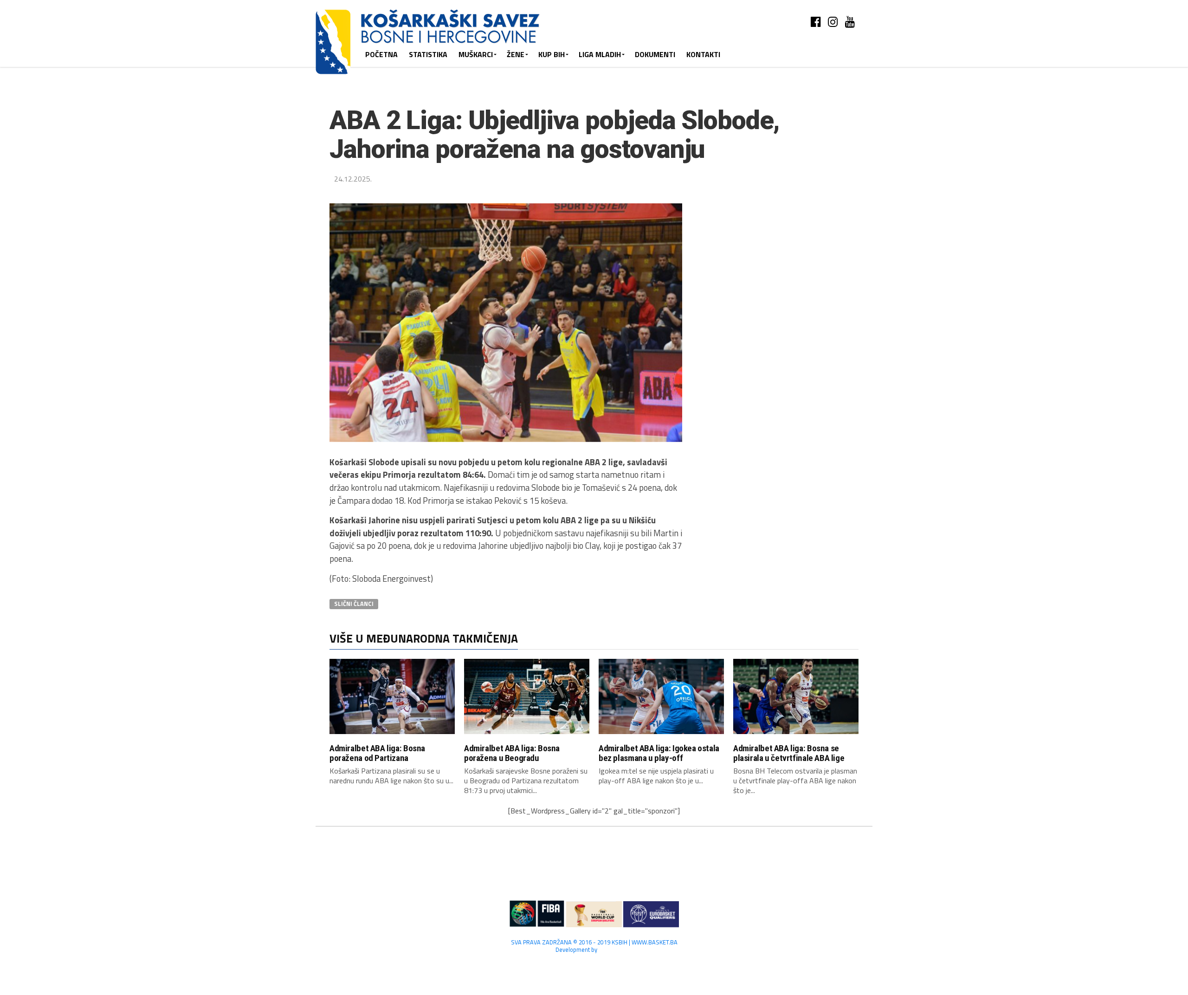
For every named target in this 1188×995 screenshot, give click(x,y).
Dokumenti (655, 54)
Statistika (428, 54)
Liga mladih (600, 54)
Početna (381, 54)
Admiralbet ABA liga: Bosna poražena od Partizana (377, 753)
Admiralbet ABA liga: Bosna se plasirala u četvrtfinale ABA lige (788, 753)
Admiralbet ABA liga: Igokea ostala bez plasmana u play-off (659, 753)
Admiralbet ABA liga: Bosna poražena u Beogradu (512, 753)
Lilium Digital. (616, 949)
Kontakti (703, 54)
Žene (515, 54)
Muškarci (475, 54)
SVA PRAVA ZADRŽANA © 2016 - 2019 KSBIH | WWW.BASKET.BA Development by (594, 945)
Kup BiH (551, 54)
